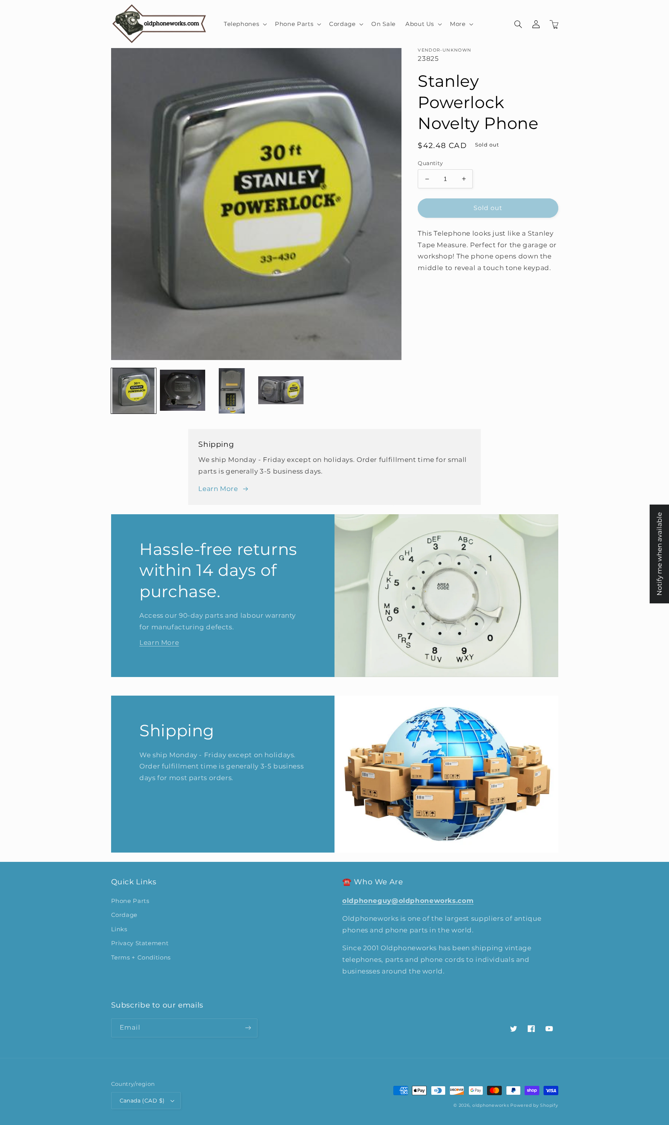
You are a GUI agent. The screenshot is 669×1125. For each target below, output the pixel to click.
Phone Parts (130, 901)
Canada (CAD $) (142, 1100)
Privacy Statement (140, 943)
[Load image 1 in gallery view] (133, 390)
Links (119, 929)
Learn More (218, 489)
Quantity (430, 163)
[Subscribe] (248, 1027)
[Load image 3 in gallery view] (231, 390)
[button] (244, 24)
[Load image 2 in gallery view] (182, 390)
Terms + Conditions (141, 957)
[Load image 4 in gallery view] (280, 390)
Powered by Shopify (534, 1105)
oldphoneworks (490, 1105)
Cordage (124, 914)
